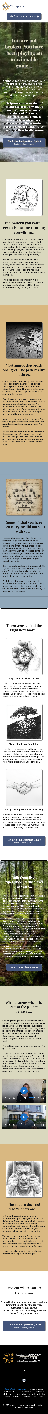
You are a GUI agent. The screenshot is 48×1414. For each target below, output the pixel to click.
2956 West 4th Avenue (16, 1389)
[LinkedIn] (24, 1380)
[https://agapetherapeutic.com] (13, 6)
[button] (45, 6)
